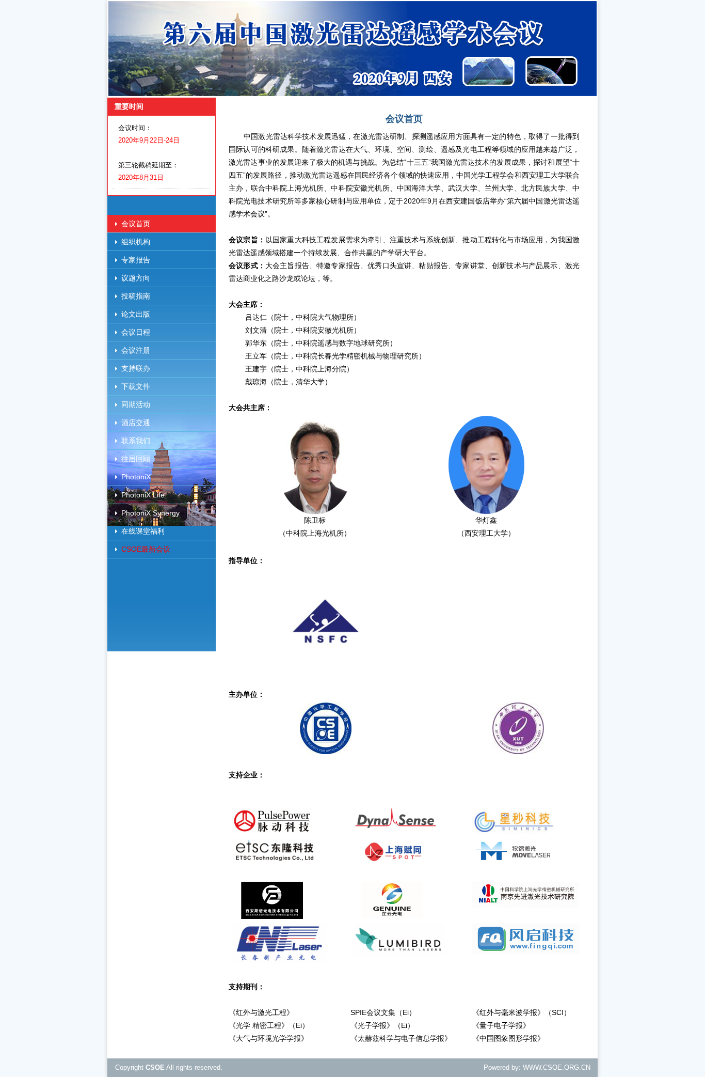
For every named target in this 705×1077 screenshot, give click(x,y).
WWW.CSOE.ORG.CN (556, 1067)
